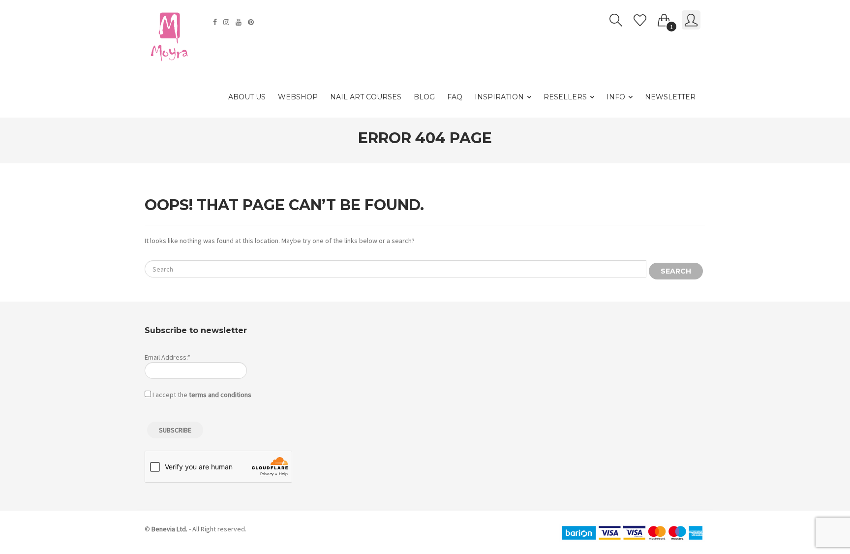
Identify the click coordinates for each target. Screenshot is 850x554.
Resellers (565, 96)
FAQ (454, 96)
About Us (247, 96)
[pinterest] (252, 22)
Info (616, 96)
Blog (424, 96)
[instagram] (227, 22)
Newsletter (670, 96)
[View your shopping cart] (664, 18)
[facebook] (216, 22)
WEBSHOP (298, 96)
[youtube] (239, 22)
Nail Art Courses (365, 96)
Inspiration (499, 96)
